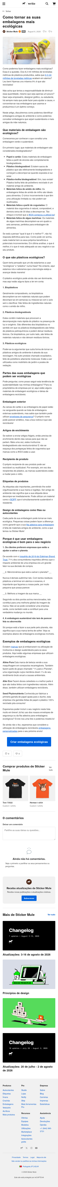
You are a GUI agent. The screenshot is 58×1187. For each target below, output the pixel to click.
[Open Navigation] (4, 4)
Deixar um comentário (13, 824)
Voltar (8, 11)
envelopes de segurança (21, 416)
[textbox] (29, 407)
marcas (14, 646)
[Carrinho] (54, 4)
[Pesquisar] (46, 4)
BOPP (13, 499)
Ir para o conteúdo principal (2, 2)
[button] (29, 741)
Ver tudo (51, 768)
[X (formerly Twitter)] (26, 1148)
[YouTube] (36, 1148)
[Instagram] (31, 1148)
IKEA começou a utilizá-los (41, 214)
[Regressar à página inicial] (24, 3)
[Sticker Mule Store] (22, 1148)
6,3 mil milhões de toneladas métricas (27, 76)
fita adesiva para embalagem (40, 524)
